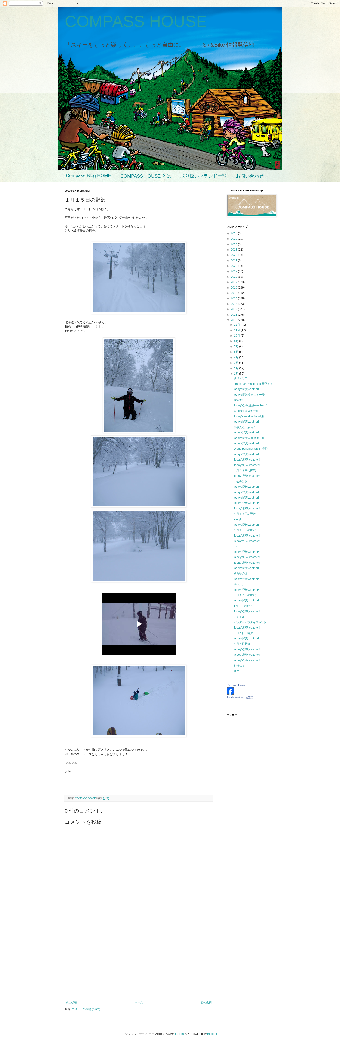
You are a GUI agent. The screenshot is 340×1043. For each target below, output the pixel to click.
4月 (236, 357)
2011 (234, 314)
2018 (234, 276)
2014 (234, 298)
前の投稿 (206, 1002)
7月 (236, 346)
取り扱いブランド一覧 (203, 175)
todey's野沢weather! (246, 568)
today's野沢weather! (246, 389)
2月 (236, 368)
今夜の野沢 (240, 481)
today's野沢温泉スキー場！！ (252, 394)
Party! (237, 519)
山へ (236, 546)
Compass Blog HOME (88, 175)
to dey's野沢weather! (247, 541)
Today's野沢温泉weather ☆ (251, 405)
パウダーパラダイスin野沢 (250, 622)
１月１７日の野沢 (245, 513)
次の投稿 (71, 1002)
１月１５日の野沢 (245, 530)
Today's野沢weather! (247, 459)
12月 (237, 324)
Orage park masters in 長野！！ (253, 448)
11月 (237, 330)
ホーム (139, 1002)
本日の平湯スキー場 (246, 411)
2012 (234, 309)
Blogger (212, 1034)
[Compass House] (230, 693)
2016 (234, 287)
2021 (234, 260)
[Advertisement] (139, 962)
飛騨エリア (240, 400)
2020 (234, 265)
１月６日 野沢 (243, 633)
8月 (236, 341)
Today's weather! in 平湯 (249, 416)
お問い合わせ (250, 175)
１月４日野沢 (242, 644)
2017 (234, 282)
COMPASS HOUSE (136, 21)
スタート (239, 671)
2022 (234, 255)
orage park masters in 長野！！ (253, 383)
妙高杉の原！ (242, 573)
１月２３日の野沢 (245, 470)
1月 (236, 373)
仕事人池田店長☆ (245, 427)
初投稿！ (239, 665)
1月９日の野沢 (243, 606)
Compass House (236, 685)
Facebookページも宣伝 (240, 697)
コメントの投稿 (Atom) (86, 1009)
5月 (236, 351)
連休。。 (239, 584)
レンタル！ (240, 617)
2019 (234, 271)
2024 (234, 244)
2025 (234, 238)
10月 (237, 335)
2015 (234, 293)
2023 (234, 249)
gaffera (179, 1034)
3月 (236, 362)
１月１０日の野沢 (245, 595)
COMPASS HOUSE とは (145, 175)
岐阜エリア (240, 378)
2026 (234, 233)
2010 (234, 320)
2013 (234, 303)
